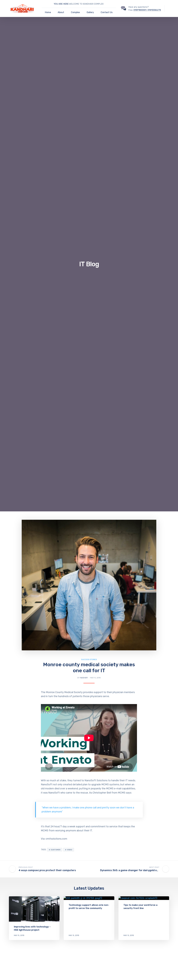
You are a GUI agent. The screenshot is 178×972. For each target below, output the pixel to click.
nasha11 (84, 678)
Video (69, 850)
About (61, 12)
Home (48, 12)
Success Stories (89, 659)
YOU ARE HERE (61, 4)
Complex (75, 12)
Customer (55, 850)
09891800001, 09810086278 (147, 10)
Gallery (90, 12)
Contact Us (107, 12)
